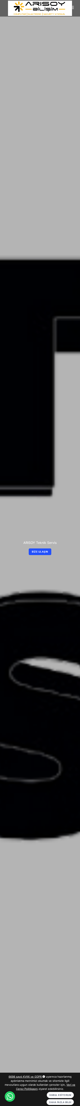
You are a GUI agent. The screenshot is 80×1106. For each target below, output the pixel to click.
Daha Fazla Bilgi (60, 1102)
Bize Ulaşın (40, 551)
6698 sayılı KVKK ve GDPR (25, 1076)
